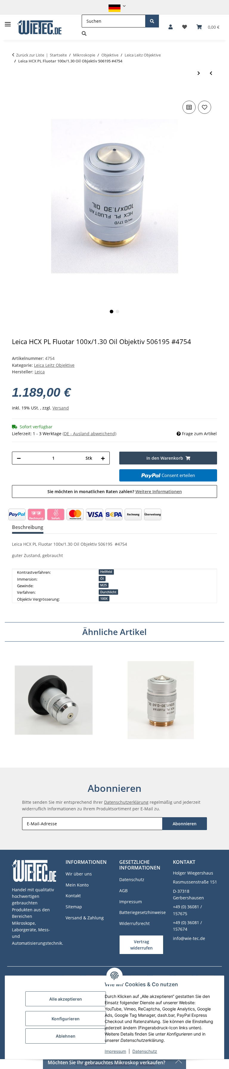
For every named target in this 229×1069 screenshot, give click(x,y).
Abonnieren (184, 823)
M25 (103, 585)
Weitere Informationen (158, 491)
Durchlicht (108, 592)
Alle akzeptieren (65, 998)
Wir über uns (79, 874)
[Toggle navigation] (8, 22)
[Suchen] (152, 21)
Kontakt (73, 895)
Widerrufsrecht (134, 923)
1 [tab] (111, 311)
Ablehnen (65, 1036)
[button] (114, 6)
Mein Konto (77, 885)
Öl (102, 578)
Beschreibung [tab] (27, 527)
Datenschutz (144, 1051)
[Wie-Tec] (39, 27)
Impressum (115, 1051)
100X (104, 598)
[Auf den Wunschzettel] (204, 107)
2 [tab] (117, 311)
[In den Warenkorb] (16, 90)
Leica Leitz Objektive (54, 365)
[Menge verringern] (18, 458)
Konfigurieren (66, 1018)
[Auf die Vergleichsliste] (189, 107)
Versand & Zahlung (85, 918)
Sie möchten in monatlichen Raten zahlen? (114, 491)
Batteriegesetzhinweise (142, 912)
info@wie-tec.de (189, 938)
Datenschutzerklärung (126, 802)
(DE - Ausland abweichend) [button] (89, 433)
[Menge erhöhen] (102, 458)
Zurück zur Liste (30, 55)
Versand (60, 408)
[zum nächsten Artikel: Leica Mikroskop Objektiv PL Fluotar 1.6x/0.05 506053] (199, 73)
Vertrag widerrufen (141, 945)
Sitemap (74, 907)
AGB (123, 890)
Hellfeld (106, 572)
